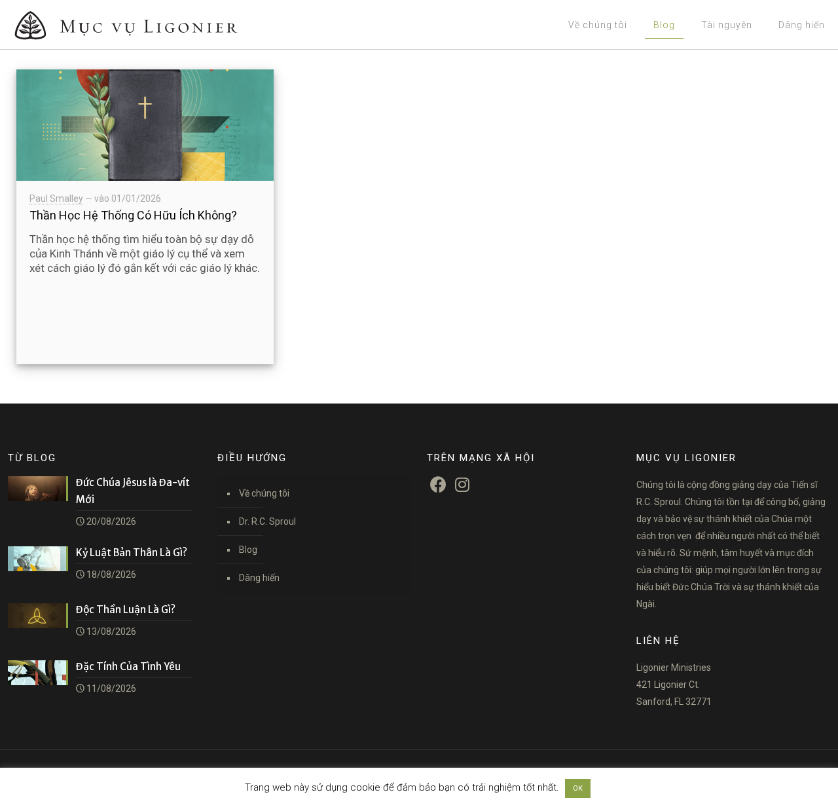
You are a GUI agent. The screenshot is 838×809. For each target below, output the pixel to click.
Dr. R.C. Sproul (267, 521)
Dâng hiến (259, 578)
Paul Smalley (56, 198)
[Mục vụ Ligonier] (144, 24)
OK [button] (578, 788)
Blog (248, 549)
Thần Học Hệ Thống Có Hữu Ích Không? (133, 215)
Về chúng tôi (264, 493)
